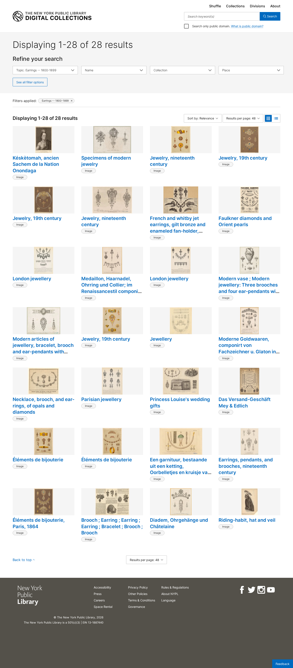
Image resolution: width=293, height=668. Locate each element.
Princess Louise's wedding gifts (180, 403)
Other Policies (137, 594)
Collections (235, 6)
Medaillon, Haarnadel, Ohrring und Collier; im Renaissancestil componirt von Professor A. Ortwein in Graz (112, 291)
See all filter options (30, 82)
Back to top (22, 560)
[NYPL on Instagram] (261, 590)
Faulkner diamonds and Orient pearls (245, 221)
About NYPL (169, 594)
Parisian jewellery (101, 399)
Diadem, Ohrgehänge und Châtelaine (179, 523)
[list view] (276, 118)
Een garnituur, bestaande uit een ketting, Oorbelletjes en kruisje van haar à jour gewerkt (180, 469)
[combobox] (222, 16)
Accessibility (102, 587)
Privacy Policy (138, 587)
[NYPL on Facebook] (241, 590)
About (275, 6)
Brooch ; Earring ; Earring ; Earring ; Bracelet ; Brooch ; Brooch (112, 526)
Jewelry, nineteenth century (172, 161)
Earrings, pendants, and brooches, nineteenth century (246, 466)
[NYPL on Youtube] (270, 590)
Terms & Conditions (141, 600)
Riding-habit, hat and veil (247, 520)
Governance (136, 607)
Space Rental (103, 607)
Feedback (283, 664)
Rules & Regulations (175, 587)
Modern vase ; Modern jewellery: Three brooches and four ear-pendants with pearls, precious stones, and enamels (249, 291)
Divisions (257, 6)
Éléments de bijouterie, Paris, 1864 (39, 523)
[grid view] (268, 118)
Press (97, 594)
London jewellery (32, 278)
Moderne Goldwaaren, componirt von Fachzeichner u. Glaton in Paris (247, 348)
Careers (99, 600)
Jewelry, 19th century (243, 158)
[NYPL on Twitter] (251, 590)
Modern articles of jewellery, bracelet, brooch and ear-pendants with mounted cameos (43, 348)
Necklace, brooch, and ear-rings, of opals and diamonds (43, 406)
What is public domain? (247, 26)
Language (168, 600)
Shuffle (215, 6)
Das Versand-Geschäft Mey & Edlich (244, 403)
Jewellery (161, 339)
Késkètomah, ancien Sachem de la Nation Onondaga (36, 164)
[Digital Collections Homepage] (52, 16)
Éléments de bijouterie (38, 459)
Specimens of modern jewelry (106, 161)
